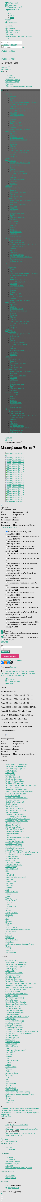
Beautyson (5, 1108)
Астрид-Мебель (11, 913)
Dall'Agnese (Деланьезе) (14, 808)
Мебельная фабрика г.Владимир (17, 929)
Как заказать (10, 28)
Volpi (7, 908)
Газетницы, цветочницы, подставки (24, 102)
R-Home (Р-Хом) (11, 869)
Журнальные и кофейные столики (23, 244)
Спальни (11, 131)
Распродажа (13, 221)
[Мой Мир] (8, 662)
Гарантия (9, 34)
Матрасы (13, 154)
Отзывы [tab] (10, 683)
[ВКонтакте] (2, 662)
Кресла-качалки (16, 196)
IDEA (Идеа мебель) (13, 827)
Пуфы (12, 211)
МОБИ (8, 948)
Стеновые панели (17, 213)
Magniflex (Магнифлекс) (14, 848)
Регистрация (12, 22)
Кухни (7, 238)
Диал (7, 919)
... (6, 263)
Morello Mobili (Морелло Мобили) (18, 854)
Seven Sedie (9, 885)
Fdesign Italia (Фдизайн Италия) (17, 819)
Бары (12, 98)
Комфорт (8, 923)
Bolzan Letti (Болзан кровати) (16, 789)
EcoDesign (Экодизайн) (14, 814)
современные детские (16, 673)
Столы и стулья (16, 236)
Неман (8, 946)
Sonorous (8, 888)
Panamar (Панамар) (12, 862)
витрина (35, 1108)
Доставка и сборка (12, 30)
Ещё (7, 38)
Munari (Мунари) (12, 858)
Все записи (5, 1139)
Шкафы (13, 146)
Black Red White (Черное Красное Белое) (21, 785)
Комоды (13, 136)
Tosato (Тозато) (11, 900)
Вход (9, 20)
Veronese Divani (11, 906)
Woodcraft (9, 911)
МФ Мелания (10, 931)
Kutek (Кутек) (10, 840)
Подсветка (14, 182)
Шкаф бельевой (25, 1108)
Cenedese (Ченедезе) (13, 800)
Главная (8, 94)
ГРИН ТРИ (9, 917)
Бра (11, 175)
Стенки (13, 119)
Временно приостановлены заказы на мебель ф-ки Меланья (20, 1134)
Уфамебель (9, 938)
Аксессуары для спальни (19, 150)
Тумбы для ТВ (15, 123)
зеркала (29, 1112)
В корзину (5, 652)
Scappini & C (10, 883)
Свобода (8, 936)
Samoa (7, 873)
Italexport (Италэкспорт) (14, 829)
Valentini (8, 902)
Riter (7, 871)
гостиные (4, 1110)
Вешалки (13, 219)
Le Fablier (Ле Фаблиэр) (14, 842)
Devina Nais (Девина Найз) (15, 810)
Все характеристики (9, 527)
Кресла (12, 169)
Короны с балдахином (18, 152)
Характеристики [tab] (13, 681)
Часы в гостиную (16, 125)
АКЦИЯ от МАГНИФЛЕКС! (16, 1125)
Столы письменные (17, 171)
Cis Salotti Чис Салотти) (14, 802)
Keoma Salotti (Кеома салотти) (17, 837)
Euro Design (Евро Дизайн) (15, 817)
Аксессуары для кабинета (20, 163)
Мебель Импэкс (11, 927)
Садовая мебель (14, 240)
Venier (7, 904)
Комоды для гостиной (21, 108)
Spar (7, 890)
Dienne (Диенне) (11, 812)
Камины (13, 127)
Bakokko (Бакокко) (12, 777)
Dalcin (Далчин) (11, 806)
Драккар (8, 921)
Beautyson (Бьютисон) (13, 779)
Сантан (8, 934)
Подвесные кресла (17, 255)
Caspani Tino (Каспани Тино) (16, 798)
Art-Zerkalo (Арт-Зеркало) (15, 768)
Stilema (8, 894)
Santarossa (9, 879)
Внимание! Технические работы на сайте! (21, 1129)
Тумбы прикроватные (18, 140)
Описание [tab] (11, 679)
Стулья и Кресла (16, 246)
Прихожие (12, 198)
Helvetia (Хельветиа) (13, 823)
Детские (8, 159)
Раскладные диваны (18, 192)
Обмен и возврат (12, 32)
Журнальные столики (18, 104)
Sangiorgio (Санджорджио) (15, 877)
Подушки (13, 156)
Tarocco (8, 898)
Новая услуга (8, 639)
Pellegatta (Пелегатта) (13, 865)
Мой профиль (10, 1178)
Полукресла (14, 117)
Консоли (13, 113)
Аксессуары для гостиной (20, 129)
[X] (11, 662)
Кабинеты (12, 161)
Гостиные (12, 96)
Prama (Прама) (11, 867)
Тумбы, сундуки (16, 259)
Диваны (13, 190)
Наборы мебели (16, 261)
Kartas (7, 835)
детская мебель (18, 671)
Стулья (12, 121)
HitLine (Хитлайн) (12, 825)
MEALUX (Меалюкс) (13, 850)
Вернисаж (9, 915)
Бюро (12, 167)
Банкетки (13, 144)
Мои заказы (10, 1176)
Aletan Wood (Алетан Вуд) (15, 766)
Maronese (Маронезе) (13, 846)
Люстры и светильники (17, 173)
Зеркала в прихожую (18, 205)
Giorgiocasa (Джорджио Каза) (16, 821)
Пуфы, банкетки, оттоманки (21, 257)
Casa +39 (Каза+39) (12, 796)
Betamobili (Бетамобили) (14, 781)
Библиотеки (14, 165)
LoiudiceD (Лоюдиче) (13, 844)
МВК (7, 925)
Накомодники (20, 111)
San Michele (9, 875)
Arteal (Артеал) (11, 771)
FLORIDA (9, 942)
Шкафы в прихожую (18, 217)
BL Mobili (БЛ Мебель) (14, 783)
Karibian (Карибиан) (13, 833)
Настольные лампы (17, 179)
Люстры (13, 177)
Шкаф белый (14, 1108)
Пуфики (13, 142)
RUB (7, 14)
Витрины (13, 100)
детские (8, 671)
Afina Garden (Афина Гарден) (16, 764)
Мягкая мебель (14, 188)
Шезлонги (14, 253)
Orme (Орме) (10, 860)
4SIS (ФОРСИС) (11, 940)
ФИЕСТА (9, 950)
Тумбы (12, 215)
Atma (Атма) (10, 773)
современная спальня (15, 675)
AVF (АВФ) (10, 775)
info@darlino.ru (13, 1188)
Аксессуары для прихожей (20, 200)
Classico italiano (11, 804)
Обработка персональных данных (18, 36)
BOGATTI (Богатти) (13, 787)
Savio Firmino (10, 881)
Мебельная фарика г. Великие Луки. (19, 944)
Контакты (9, 26)
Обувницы (14, 209)
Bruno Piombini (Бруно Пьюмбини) (18, 791)
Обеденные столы (17, 115)
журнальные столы (18, 1112)
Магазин (8, 1147)
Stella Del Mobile (11, 892)
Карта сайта (10, 1149)
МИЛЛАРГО (10, 952)
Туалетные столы (16, 138)
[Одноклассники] (5, 662)
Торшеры (13, 184)
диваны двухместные (17, 1110)
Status (7, 896)
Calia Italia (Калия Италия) (15, 794)
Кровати (13, 133)
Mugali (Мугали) (11, 856)
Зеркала (13, 106)
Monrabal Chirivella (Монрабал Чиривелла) (21, 852)
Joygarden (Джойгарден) (14, 831)
